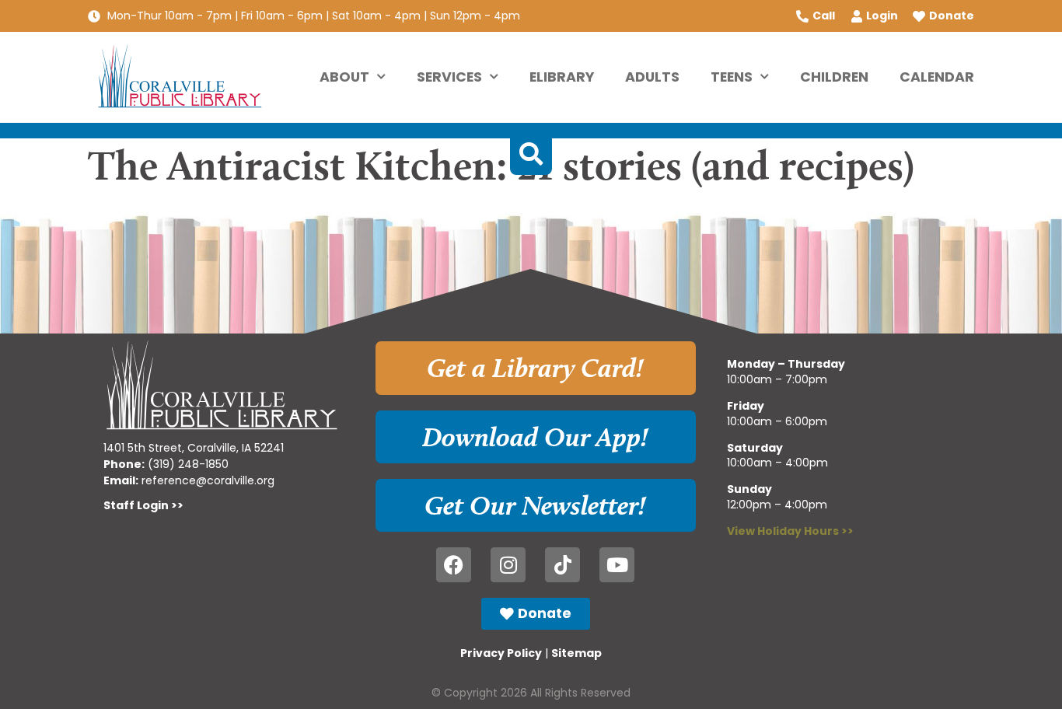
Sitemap (576, 653)
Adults (652, 77)
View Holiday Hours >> (790, 531)
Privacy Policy (501, 653)
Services (449, 77)
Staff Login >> (143, 505)
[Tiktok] (562, 564)
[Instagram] (508, 564)
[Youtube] (616, 564)
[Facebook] (453, 564)
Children (834, 77)
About (344, 77)
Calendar (937, 77)
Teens (732, 77)
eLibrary (561, 77)
